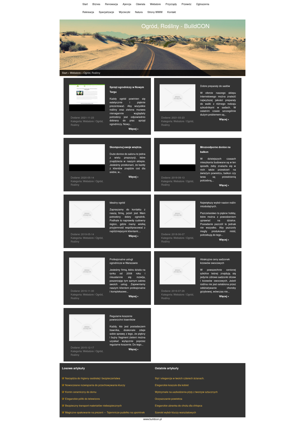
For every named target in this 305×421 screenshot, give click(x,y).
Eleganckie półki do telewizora (82, 399)
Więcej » (134, 129)
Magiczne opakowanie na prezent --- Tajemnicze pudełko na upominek (105, 412)
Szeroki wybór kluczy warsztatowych (175, 412)
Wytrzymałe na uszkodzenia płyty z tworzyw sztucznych (186, 392)
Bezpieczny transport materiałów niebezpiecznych (93, 405)
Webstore (75, 73)
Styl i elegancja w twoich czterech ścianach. (179, 378)
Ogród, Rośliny (91, 73)
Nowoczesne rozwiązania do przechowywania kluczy (95, 385)
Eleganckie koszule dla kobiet (172, 385)
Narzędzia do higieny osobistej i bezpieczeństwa (92, 378)
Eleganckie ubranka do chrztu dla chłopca (178, 405)
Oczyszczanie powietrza (168, 399)
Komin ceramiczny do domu (80, 392)
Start (64, 73)
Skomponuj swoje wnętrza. (126, 147)
